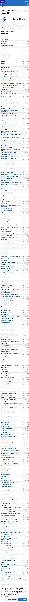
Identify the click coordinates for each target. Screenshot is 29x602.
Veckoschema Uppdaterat (6, 55)
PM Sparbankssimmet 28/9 (6, 428)
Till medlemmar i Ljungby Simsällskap (9, 85)
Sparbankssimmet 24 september (8, 243)
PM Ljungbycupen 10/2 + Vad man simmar (10, 391)
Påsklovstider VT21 (5, 337)
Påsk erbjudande (4, 52)
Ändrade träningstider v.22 (6, 551)
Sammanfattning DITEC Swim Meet (8, 221)
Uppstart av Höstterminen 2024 (7, 172)
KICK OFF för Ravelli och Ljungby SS (8, 448)
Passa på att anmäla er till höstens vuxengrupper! (11, 195)
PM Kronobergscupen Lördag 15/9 (8, 526)
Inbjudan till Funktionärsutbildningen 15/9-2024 (11, 168)
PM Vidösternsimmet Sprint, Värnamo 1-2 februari (11, 403)
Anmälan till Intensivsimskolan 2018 (8, 584)
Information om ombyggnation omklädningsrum (11, 247)
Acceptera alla (22, 599)
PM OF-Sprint (3, 401)
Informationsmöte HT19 (6, 434)
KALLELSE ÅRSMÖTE (5, 582)
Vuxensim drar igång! (5, 322)
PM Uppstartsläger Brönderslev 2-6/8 (8, 199)
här (14, 31)
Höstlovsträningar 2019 (6, 422)
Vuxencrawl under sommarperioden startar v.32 (11, 176)
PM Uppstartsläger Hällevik (6, 312)
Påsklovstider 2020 (5, 367)
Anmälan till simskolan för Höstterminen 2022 (10, 262)
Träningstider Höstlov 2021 (6, 298)
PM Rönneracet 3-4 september (7, 254)
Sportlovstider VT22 (5, 283)
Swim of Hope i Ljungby (6, 480)
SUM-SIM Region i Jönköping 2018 (8, 497)
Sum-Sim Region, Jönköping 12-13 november (10, 296)
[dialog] (14, 593)
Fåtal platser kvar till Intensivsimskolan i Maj (10, 564)
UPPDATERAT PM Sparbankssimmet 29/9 (9, 521)
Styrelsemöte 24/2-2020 (6, 381)
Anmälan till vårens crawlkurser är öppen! (9, 190)
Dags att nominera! (5, 223)
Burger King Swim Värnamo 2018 (8, 515)
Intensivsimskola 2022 (5, 264)
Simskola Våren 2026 (5, 67)
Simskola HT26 (4, 43)
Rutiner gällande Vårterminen (7, 345)
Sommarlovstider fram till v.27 (7, 320)
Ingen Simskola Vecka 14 (6, 339)
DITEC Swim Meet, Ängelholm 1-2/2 (8, 399)
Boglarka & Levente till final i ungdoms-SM (10, 420)
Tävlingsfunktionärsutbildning (7, 509)
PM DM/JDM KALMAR (5, 426)
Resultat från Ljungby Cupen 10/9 (8, 523)
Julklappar (3, 63)
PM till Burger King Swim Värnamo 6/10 (9, 519)
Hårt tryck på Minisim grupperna (7, 147)
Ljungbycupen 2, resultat (6, 572)
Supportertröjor (4, 203)
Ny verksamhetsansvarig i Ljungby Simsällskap (11, 174)
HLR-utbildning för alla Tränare (7, 163)
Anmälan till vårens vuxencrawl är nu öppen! (10, 294)
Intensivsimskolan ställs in (6, 324)
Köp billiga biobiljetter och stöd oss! (8, 87)
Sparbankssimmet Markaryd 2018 (8, 517)
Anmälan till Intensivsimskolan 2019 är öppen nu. (11, 463)
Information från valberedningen (7, 377)
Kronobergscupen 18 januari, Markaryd (9, 393)
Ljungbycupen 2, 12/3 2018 (6, 576)
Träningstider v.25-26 (5, 541)
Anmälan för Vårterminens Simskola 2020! (10, 418)
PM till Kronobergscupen (6, 494)
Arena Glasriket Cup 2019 (6, 468)
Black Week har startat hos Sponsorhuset (9, 113)
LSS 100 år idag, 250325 (6, 96)
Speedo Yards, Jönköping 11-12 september (10, 245)
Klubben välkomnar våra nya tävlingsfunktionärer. (11, 513)
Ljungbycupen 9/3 (4, 369)
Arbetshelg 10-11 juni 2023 (6, 201)
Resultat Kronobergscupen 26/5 (7, 547)
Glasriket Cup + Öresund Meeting (8, 560)
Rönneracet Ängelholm (5, 310)
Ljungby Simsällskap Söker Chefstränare (9, 482)
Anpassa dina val (5, 596)
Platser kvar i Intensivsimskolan (7, 326)
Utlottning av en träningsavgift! (7, 212)
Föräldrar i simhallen (5, 363)
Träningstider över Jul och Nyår (7, 108)
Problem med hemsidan (6, 98)
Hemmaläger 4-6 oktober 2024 (7, 166)
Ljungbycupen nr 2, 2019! (6, 476)
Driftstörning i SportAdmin (6, 161)
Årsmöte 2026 (4, 59)
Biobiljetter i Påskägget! (6, 180)
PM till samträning (4, 501)
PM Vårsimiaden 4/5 (5, 459)
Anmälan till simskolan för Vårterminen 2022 (10, 289)
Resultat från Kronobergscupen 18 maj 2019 (10, 453)
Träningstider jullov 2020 (6, 347)
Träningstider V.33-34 (5, 439)
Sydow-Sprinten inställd (6, 361)
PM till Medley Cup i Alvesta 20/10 (8, 511)
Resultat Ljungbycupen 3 (6, 239)
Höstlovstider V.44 (4, 505)
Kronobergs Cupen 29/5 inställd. (7, 330)
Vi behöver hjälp (4, 566)
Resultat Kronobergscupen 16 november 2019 (10, 416)
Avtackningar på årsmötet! (6, 210)
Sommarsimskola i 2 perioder (7, 318)
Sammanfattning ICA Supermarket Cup (9, 216)
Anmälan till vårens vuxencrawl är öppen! (9, 349)
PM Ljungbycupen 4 (5, 229)
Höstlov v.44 (3, 120)
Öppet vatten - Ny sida (5, 48)
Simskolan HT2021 (5, 314)
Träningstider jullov (5, 287)
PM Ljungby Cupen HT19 (6, 432)
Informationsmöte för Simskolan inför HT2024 (10, 156)
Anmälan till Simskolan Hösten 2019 (8, 446)
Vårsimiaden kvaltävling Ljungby (7, 457)
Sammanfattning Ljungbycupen (7, 218)
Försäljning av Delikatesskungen (7, 266)
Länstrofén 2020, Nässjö (6, 373)
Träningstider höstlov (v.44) (6, 235)
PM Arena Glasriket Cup (6, 474)
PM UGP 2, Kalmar (4, 405)
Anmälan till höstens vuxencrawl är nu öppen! (10, 256)
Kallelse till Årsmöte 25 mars (7, 379)
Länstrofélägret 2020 (5, 387)
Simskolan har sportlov (5, 279)
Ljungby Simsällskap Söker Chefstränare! (9, 558)
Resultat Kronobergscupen (6, 208)
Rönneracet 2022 (4, 250)
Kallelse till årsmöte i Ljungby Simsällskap (10, 103)
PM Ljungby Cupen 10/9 (6, 528)
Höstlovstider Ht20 (5, 356)
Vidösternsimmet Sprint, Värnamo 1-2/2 (9, 397)
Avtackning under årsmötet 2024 (7, 178)
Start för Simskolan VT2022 (6, 285)
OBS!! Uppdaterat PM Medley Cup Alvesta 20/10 (11, 507)
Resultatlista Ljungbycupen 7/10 (7, 424)
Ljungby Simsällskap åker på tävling (8, 152)
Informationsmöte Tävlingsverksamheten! (9, 530)
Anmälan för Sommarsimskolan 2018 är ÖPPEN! (11, 554)
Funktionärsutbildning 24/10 (7, 300)
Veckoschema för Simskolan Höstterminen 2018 (11, 532)
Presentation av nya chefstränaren (8, 411)
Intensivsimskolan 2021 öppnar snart (8, 335)
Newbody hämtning (5, 241)
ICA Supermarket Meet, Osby (7, 302)
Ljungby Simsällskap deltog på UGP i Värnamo (11, 126)
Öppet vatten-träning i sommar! (7, 333)
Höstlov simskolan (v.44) (6, 231)
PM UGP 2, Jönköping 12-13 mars (8, 272)
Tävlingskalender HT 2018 (6, 534)
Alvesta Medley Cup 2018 (6, 503)
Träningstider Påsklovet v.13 (6, 568)
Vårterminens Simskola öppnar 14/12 (9, 118)
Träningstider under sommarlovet (8, 359)
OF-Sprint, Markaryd (5, 375)
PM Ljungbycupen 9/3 (5, 371)
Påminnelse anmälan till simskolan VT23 (9, 227)
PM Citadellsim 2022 (5, 260)
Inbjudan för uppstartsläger (6, 444)
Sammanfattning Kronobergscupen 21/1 (9, 225)
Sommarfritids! (4, 562)
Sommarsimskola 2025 (5, 89)
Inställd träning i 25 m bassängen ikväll (9, 574)
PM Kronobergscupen (5, 455)
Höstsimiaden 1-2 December (7, 486)
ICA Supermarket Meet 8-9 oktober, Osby (9, 237)
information (3, 170)
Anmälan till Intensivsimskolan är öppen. (9, 365)
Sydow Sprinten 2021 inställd (7, 328)
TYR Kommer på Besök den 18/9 (7, 430)
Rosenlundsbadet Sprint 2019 (7, 461)
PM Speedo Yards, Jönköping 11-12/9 (9, 308)
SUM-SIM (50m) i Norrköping (7, 442)
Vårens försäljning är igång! (6, 188)
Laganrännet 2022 (4, 252)
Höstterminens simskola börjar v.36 (8, 154)
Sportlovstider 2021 (5, 343)
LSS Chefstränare (4, 41)
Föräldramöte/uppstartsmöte (7, 409)
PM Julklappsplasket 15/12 (6, 484)
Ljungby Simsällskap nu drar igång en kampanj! (11, 83)
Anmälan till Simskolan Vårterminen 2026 (9, 74)
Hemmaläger (3, 186)
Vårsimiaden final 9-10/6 (6, 543)
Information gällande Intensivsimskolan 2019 (10, 465)
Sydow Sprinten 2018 (5, 536)
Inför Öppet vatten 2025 (6, 91)
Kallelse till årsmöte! (5, 214)
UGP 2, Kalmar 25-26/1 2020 (6, 395)
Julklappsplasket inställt (6, 351)
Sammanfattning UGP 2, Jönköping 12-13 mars (11, 270)
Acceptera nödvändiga (11, 599)
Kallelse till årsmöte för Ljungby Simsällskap (10, 341)
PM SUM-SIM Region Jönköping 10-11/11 (9, 499)
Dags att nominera (4, 100)
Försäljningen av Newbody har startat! (9, 197)
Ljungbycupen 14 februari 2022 (7, 281)
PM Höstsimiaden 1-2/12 (6, 490)
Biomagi (2, 69)
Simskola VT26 (4, 61)
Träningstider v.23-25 (5, 258)
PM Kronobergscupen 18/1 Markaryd (8, 407)
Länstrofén (3, 478)
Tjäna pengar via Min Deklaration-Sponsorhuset (11, 182)
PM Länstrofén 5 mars (5, 274)
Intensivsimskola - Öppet (6, 57)
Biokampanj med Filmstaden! (7, 192)
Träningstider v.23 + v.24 (6, 545)
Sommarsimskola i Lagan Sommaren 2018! (10, 556)
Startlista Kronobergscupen (6, 549)
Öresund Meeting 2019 (5, 470)
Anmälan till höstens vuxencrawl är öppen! (10, 316)
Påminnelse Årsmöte (5, 472)
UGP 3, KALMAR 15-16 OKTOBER (7, 233)
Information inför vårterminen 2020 (8, 414)
